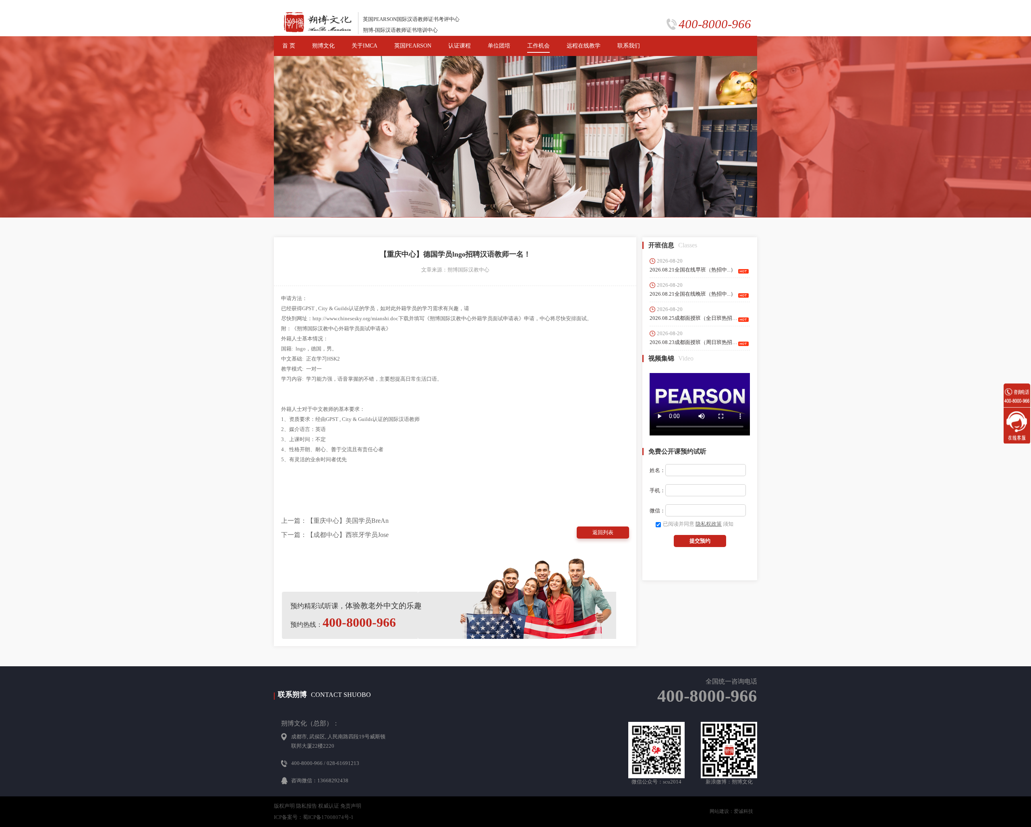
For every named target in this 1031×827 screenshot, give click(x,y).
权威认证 (328, 806)
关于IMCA (364, 46)
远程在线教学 (583, 46)
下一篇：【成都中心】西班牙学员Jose (335, 534)
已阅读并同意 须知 (698, 524)
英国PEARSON (412, 46)
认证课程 (459, 46)
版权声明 (284, 806)
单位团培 (499, 46)
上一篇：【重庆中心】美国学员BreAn (335, 520)
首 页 (288, 46)
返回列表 (602, 532)
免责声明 (350, 806)
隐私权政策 (709, 524)
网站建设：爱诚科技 (731, 811)
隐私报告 (306, 806)
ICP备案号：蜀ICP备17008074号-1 (314, 817)
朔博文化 (323, 46)
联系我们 (628, 46)
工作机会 (538, 46)
